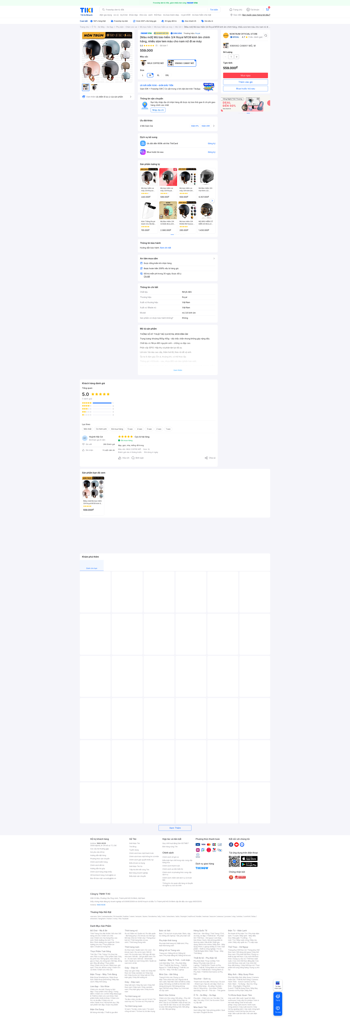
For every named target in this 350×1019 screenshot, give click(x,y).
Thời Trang (214, 933)
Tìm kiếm (214, 9)
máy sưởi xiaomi (245, 1007)
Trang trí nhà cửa (165, 977)
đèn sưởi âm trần (239, 1013)
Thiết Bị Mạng (172, 967)
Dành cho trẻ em (101, 965)
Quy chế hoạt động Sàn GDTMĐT (175, 843)
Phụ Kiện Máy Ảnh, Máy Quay (239, 977)
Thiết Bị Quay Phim (242, 988)
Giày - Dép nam (132, 982)
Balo (161, 933)
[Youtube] (236, 844)
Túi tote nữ (139, 1001)
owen (132, 916)
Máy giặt (235, 938)
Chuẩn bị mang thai (102, 947)
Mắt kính (180, 943)
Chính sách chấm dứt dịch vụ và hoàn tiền (177, 879)
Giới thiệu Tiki (134, 843)
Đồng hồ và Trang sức (169, 950)
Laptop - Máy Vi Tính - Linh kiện (174, 960)
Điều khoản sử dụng (137, 863)
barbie (126, 916)
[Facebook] (231, 844)
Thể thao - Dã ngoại (205, 938)
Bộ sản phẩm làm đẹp (104, 1003)
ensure (138, 916)
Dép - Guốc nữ (142, 971)
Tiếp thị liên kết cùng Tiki (139, 870)
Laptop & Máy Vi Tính (212, 947)
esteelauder (107, 916)
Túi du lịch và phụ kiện (173, 933)
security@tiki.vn (109, 878)
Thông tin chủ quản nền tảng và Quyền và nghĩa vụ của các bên (177, 884)
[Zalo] (242, 844)
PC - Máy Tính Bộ (170, 970)
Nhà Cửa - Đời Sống (168, 974)
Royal (197, 33)
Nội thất (171, 982)
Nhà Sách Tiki (200, 1007)
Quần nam (140, 950)
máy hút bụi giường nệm (242, 1008)
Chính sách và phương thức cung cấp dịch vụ (177, 873)
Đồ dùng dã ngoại (244, 952)
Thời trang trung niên (137, 942)
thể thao (157, 15)
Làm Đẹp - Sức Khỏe (99, 986)
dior (99, 916)
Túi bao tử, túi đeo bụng (145, 1011)
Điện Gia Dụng (97, 1009)
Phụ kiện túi (149, 1001)
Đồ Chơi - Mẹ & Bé (98, 930)
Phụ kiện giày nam (136, 989)
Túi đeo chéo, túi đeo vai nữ (136, 999)
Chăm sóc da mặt (97, 989)
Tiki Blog (132, 847)
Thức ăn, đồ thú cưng (103, 967)
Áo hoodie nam (135, 954)
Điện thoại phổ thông (103, 979)
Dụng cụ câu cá (239, 959)
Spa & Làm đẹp (210, 984)
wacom (213, 916)
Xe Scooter (214, 1000)
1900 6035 (101, 905)
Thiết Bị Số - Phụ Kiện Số (205, 958)
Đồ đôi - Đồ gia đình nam (142, 956)
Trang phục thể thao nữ (237, 950)
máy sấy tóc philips (245, 1000)
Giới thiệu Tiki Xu (135, 866)
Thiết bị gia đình (111, 1012)
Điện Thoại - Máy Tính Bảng (103, 974)
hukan (109, 919)
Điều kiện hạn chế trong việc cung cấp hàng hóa (177, 861)
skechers (170, 916)
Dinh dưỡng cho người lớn (105, 942)
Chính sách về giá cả (170, 857)
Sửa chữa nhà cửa (170, 979)
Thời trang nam (132, 947)
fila (120, 919)
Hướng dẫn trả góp (97, 868)
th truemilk (118, 916)
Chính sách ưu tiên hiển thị (172, 869)
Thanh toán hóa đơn (201, 982)
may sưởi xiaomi (240, 1005)
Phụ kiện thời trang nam (173, 944)
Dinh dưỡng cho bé (102, 940)
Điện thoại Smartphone (99, 977)
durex (145, 916)
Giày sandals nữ (138, 973)
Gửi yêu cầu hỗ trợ (97, 852)
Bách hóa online (205, 944)
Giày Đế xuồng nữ (140, 977)
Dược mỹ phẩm (112, 1005)
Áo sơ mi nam (140, 952)
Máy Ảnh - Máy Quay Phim (240, 974)
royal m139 (185, 15)
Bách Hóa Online (167, 995)
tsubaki (126, 919)
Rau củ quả (98, 956)
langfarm (102, 919)
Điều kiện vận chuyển (137, 876)
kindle (198, 916)
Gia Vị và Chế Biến (171, 1002)
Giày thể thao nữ (247, 965)
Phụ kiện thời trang (168, 940)
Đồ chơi (115, 933)
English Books (207, 1012)
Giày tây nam (142, 985)
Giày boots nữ (133, 975)
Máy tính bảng (101, 982)
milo (164, 916)
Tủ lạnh (236, 936)
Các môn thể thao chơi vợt (243, 962)
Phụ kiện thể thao (243, 954)
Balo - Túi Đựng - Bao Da (243, 984)
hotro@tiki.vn (110, 875)
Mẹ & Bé (208, 942)
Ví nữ (150, 999)
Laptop (181, 970)
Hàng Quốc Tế (200, 930)
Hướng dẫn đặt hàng (98, 855)
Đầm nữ (134, 933)
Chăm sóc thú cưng (166, 998)
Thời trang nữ (131, 930)
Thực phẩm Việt (111, 956)
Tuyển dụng (134, 850)
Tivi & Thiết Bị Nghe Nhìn (207, 950)
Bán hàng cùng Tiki (170, 847)
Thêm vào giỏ (245, 82)
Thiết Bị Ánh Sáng (243, 979)
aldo (177, 916)
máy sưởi (231, 998)
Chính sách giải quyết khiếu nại (141, 860)
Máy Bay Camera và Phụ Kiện (243, 989)
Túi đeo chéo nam (138, 1009)
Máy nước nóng (243, 940)
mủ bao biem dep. (171, 15)
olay (234, 916)
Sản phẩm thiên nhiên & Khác (104, 997)
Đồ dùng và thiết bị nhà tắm (175, 984)
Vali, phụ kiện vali (183, 936)
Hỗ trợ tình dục (110, 1002)
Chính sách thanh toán (171, 866)
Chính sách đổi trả (97, 865)
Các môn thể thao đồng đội (243, 961)
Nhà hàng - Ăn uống (206, 986)
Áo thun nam (130, 950)
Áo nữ (127, 933)
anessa (220, 916)
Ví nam (127, 1009)
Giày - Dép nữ (131, 968)
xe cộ (116, 15)
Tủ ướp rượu (253, 942)
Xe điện (217, 998)
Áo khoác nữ (143, 936)
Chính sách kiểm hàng (99, 862)
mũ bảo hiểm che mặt (201, 15)
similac (240, 916)
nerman (206, 916)
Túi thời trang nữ (132, 996)
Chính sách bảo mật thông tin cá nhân (144, 856)
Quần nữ (141, 933)
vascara (93, 916)
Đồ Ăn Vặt (168, 1005)
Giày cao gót (130, 971)
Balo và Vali (164, 930)
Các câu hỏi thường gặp (99, 849)
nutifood (191, 916)
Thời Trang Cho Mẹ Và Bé (100, 933)
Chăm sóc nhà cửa (105, 970)
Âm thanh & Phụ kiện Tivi (237, 933)
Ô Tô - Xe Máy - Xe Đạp (205, 995)
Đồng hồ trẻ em (185, 955)
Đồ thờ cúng (168, 988)
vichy (115, 919)
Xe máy (201, 1000)
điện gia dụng (106, 15)
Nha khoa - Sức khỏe (208, 988)
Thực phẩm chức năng (103, 992)
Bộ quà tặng (170, 1009)
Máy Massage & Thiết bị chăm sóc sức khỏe (105, 995)
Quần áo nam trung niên (138, 961)
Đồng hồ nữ (172, 953)
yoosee (227, 916)
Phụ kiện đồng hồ (170, 955)
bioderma (153, 916)
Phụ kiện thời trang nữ (167, 943)
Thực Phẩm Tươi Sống (100, 951)
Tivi (233, 940)
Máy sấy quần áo (240, 942)
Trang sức (163, 953)
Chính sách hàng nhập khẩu (101, 872)
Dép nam (137, 987)
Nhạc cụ (177, 988)
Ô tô (207, 1000)
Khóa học (214, 982)
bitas (254, 916)
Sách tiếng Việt (199, 1010)
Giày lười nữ (145, 975)
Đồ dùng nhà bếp (97, 1012)
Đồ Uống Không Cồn (173, 1007)
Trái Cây (93, 954)
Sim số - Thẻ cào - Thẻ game (213, 990)
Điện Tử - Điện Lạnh (237, 930)
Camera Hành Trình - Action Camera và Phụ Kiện (243, 981)
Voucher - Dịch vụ (202, 979)
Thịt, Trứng (102, 954)
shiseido (93, 919)
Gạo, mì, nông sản (103, 961)
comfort (247, 916)
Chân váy (141, 938)
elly (159, 916)
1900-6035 (101, 843)
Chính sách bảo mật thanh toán (141, 853)
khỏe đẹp (133, 15)
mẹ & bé (124, 15)
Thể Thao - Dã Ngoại (238, 947)
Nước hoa (99, 1002)
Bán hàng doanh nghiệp (138, 873)
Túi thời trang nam (133, 1006)
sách (150, 15)
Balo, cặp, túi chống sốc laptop (175, 934)
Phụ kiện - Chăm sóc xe (203, 998)
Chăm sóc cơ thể (102, 994)
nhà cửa (143, 15)
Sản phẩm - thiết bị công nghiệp (209, 948)
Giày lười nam (130, 985)
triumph (184, 916)
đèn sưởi (240, 998)
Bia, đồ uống (99, 963)
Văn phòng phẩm (213, 1010)
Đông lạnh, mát (107, 959)
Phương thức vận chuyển (100, 859)
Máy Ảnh (248, 990)
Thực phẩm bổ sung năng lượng (244, 966)
